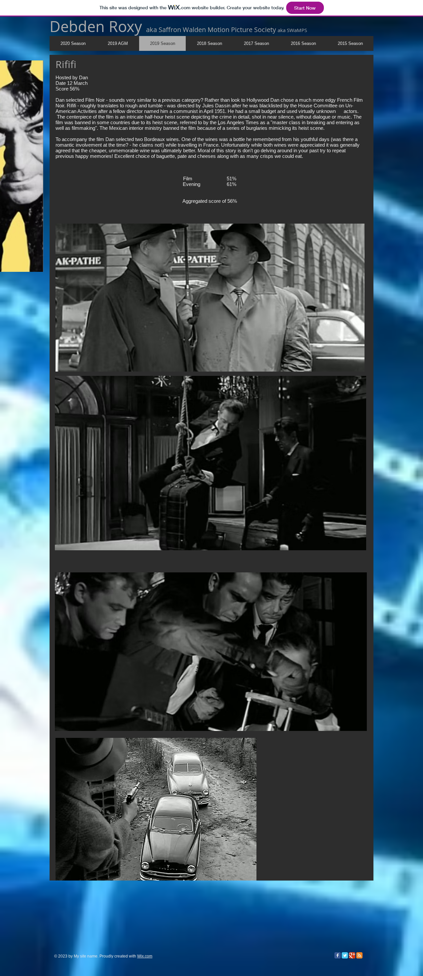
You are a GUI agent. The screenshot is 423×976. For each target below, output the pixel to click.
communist (185, 111)
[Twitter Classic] (345, 955)
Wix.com (144, 956)
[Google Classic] (352, 955)
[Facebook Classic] (337, 955)
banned (171, 128)
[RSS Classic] (359, 955)
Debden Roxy (98, 26)
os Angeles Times (240, 122)
